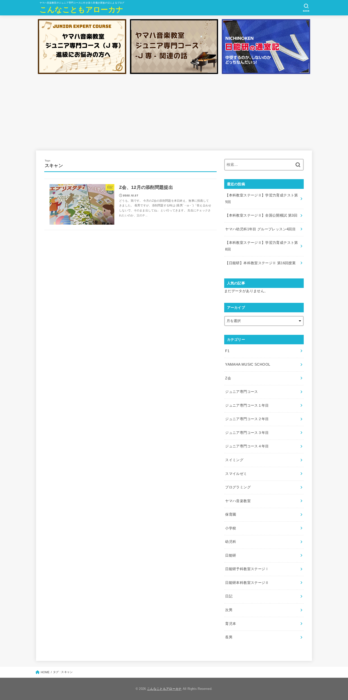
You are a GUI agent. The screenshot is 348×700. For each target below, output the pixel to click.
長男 (228, 637)
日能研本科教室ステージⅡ (247, 583)
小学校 (230, 528)
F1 (227, 351)
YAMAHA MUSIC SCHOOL (247, 364)
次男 (228, 610)
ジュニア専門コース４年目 (247, 446)
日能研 (230, 555)
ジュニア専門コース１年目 (247, 405)
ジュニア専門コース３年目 (247, 433)
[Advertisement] (174, 111)
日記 (228, 596)
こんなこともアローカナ (81, 9)
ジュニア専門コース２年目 (247, 419)
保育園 (230, 514)
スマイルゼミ (236, 474)
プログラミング (238, 487)
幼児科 (230, 542)
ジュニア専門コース (241, 392)
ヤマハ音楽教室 (238, 501)
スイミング (234, 460)
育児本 (230, 624)
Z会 (228, 378)
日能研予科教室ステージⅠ (247, 569)
